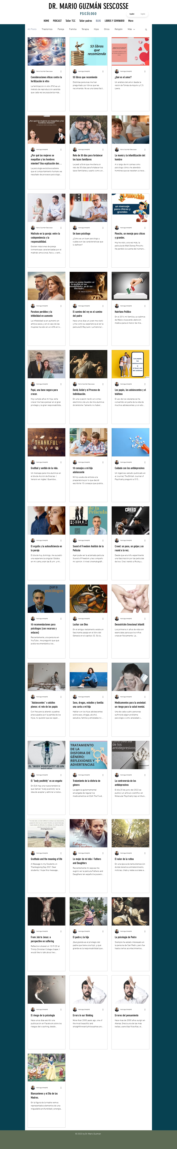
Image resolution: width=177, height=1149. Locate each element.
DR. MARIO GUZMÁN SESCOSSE (88, 6)
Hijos (96, 29)
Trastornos (47, 29)
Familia (72, 29)
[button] (146, 29)
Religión (119, 29)
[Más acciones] (61, 71)
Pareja (61, 29)
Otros (106, 29)
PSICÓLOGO (88, 14)
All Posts (32, 29)
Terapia (85, 29)
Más (130, 29)
